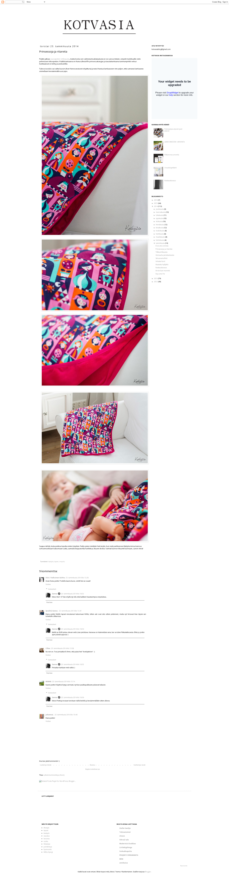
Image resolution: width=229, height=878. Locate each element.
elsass (122, 836)
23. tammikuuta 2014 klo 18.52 (72, 594)
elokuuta (159, 221)
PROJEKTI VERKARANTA (128, 855)
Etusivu (92, 765)
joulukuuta (160, 209)
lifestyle (46, 828)
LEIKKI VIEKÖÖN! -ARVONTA (174, 142)
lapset (56, 561)
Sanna (54, 594)
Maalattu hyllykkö (162, 264)
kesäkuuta (160, 228)
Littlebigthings (125, 847)
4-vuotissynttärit (170, 168)
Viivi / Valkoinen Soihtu (55, 578)
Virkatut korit (160, 261)
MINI (121, 859)
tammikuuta (160, 243)
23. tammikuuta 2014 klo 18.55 (72, 664)
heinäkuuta (160, 224)
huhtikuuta (160, 234)
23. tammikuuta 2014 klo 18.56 (72, 697)
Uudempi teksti (45, 765)
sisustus (47, 836)
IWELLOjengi (48, 852)
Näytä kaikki (183, 866)
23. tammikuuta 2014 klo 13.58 (62, 648)
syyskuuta (160, 218)
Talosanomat (125, 832)
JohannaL (50, 715)
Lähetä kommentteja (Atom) (54, 775)
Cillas (48, 648)
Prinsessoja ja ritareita (164, 249)
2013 (156, 278)
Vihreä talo (124, 840)
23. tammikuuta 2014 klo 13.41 (70, 611)
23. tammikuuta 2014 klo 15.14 (63, 681)
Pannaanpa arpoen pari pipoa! (173, 130)
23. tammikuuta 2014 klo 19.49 (66, 715)
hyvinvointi (48, 849)
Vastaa (48, 584)
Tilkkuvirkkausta (161, 252)
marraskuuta (161, 212)
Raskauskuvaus (170, 180)
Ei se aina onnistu (162, 246)
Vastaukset (52, 589)
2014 (156, 206)
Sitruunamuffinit (161, 258)
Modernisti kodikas (127, 843)
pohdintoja (48, 847)
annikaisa (123, 863)
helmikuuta (160, 240)
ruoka (46, 841)
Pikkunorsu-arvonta (171, 155)
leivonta (47, 839)
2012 (156, 282)
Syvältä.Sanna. (52, 611)
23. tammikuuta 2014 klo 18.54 (72, 629)
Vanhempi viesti (139, 765)
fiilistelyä (47, 844)
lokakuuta (160, 215)
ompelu (62, 561)
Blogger (148, 872)
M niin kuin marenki (163, 271)
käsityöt (51, 561)
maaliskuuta (160, 237)
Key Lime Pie (160, 274)
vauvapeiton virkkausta (59, 59)
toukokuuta (160, 231)
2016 (156, 200)
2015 (156, 203)
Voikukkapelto (125, 851)
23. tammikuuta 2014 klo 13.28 (77, 578)
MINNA (48, 681)
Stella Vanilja (125, 828)
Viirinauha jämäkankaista (165, 255)
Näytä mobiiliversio (92, 769)
